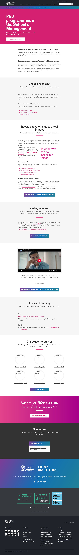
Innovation (36, 4)
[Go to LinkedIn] (34, 481)
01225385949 (33, 449)
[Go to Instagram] (38, 481)
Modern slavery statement (65, 534)
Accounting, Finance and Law (28, 168)
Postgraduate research (46, 536)
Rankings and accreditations (48, 7)
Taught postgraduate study (47, 534)
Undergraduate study (46, 532)
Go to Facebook (6, 531)
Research (29, 4)
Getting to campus (29, 541)
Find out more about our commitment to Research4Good (32, 229)
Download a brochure (35, 477)
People (29, 7)
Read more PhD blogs (39, 389)
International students (46, 538)
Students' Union (45, 541)
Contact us (43, 531)
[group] (24, 498)
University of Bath (10, 3)
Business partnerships (37, 7)
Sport (42, 4)
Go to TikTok (6, 534)
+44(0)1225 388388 (27, 539)
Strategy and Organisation (27, 174)
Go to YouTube (15, 534)
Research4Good (37, 224)
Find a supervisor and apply (39, 415)
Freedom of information (64, 532)
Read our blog (45, 477)
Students (58, 1)
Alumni (72, 1)
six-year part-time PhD (26, 114)
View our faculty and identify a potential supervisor (39, 194)
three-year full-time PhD (26, 110)
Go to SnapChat (18, 531)
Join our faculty (36, 476)
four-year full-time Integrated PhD (29, 112)
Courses (23, 4)
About (56, 4)
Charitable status (8, 551)
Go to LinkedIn (15, 531)
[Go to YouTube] (44, 481)
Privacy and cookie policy (64, 536)
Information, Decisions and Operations (30, 170)
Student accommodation (47, 543)
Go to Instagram (12, 531)
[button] (30, 507)
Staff (52, 1)
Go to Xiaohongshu (18, 534)
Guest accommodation (46, 545)
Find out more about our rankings (39, 511)
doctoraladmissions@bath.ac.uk (38, 448)
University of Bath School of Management (27, 468)
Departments (49, 4)
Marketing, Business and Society (28, 172)
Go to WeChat (9, 534)
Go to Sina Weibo (12, 534)
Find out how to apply (16, 39)
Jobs (42, 547)
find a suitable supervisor (28, 187)
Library (42, 539)
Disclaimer (61, 531)
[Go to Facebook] (41, 481)
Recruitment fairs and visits (60, 476)
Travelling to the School (47, 476)
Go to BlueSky (9, 531)
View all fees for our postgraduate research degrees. (32, 316)
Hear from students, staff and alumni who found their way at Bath (39, 289)
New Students (65, 1)
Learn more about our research (39, 236)
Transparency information (65, 538)
